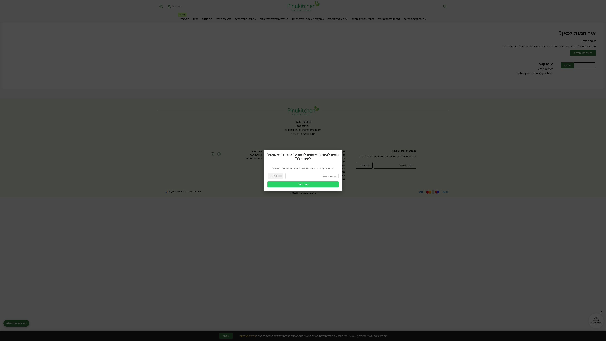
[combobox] (275, 176)
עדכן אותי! (303, 184)
